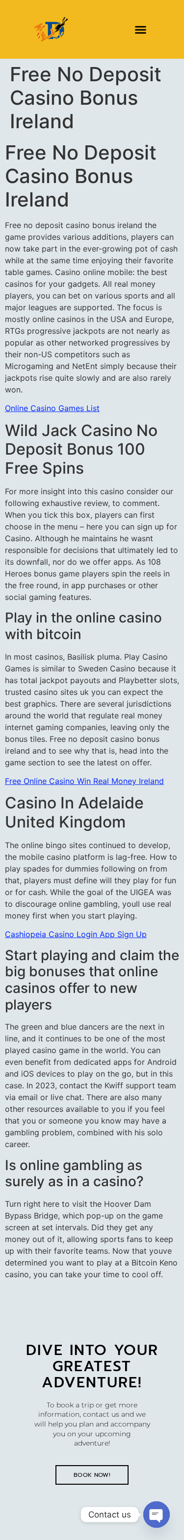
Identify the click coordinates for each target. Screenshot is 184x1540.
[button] (140, 29)
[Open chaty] (156, 1514)
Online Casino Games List (52, 408)
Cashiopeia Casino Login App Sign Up (76, 934)
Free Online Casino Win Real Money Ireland (84, 781)
